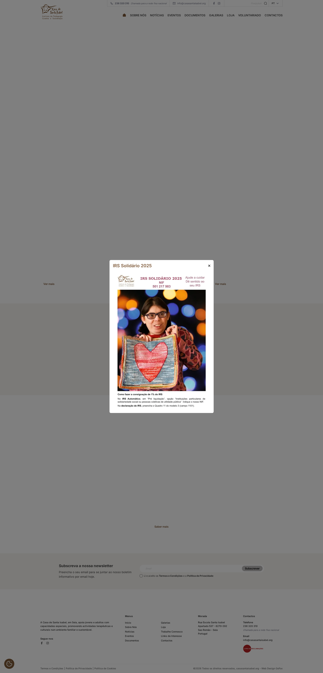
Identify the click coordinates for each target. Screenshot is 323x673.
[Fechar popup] (209, 266)
